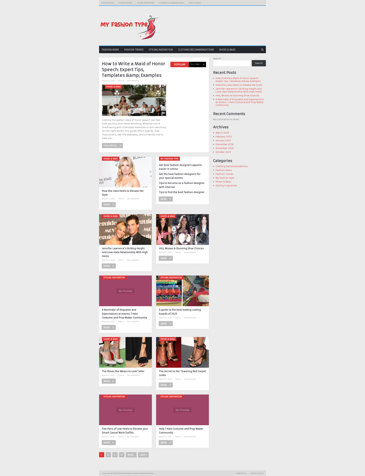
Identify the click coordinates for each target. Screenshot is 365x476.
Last (142, 454)
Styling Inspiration (145, 3)
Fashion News (107, 3)
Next (131, 454)
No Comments (133, 81)
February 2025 (224, 136)
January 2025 (223, 140)
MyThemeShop (147, 473)
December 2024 (225, 144)
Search (217, 58)
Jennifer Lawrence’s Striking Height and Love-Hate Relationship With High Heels (125, 252)
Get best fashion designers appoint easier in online (180, 167)
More (107, 204)
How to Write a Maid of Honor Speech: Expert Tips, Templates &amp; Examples (133, 69)
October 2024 (223, 152)
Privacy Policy (257, 473)
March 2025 (222, 132)
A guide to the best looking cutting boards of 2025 (180, 311)
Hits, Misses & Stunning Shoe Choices (181, 248)
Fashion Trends (125, 3)
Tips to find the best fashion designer (181, 192)
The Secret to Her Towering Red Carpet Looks (182, 373)
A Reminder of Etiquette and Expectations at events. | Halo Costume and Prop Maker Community (124, 313)
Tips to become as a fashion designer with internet (182, 185)
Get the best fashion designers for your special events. (179, 176)
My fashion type (225, 178)
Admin (121, 81)
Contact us (241, 473)
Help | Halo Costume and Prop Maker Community (181, 430)
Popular (179, 64)
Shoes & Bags (194, 3)
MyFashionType (125, 473)
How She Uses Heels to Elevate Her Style (123, 192)
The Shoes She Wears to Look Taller (123, 371)
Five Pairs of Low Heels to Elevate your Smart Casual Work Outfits (125, 430)
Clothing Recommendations (171, 3)
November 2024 (225, 148)
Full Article (110, 145)
